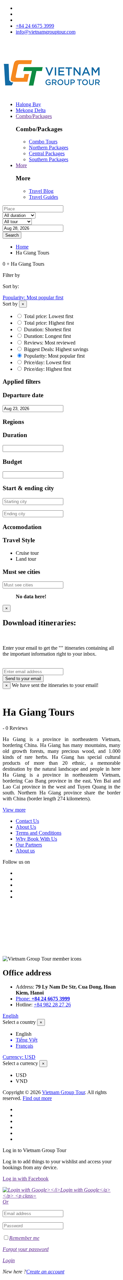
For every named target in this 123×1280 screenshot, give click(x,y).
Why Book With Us (36, 839)
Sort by (10, 304)
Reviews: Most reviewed (49, 342)
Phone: (43, 998)
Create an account (45, 1271)
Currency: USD (19, 1057)
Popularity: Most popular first (33, 297)
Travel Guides (43, 197)
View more (14, 810)
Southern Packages (48, 159)
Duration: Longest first (47, 336)
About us (25, 850)
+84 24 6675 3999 (35, 26)
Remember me (24, 1238)
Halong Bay (28, 104)
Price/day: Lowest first (47, 362)
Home (22, 247)
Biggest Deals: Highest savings (56, 349)
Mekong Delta (31, 110)
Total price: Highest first (49, 323)
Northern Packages (48, 147)
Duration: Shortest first (47, 329)
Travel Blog (41, 191)
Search (12, 235)
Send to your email (23, 678)
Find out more (37, 1098)
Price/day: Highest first (47, 369)
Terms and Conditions (38, 833)
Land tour (26, 559)
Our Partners (29, 845)
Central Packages (47, 153)
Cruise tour (27, 553)
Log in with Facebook (26, 1178)
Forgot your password (26, 1249)
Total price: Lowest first (48, 316)
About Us (26, 827)
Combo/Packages (34, 116)
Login (9, 1260)
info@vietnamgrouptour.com (45, 32)
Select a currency (20, 1063)
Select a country (19, 1022)
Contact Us (27, 821)
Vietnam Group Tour (63, 1092)
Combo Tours (43, 141)
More (21, 165)
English (10, 1016)
